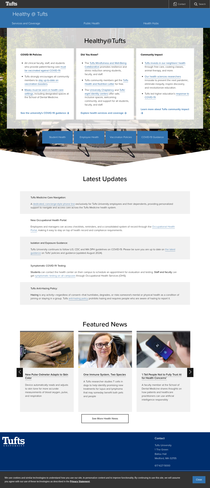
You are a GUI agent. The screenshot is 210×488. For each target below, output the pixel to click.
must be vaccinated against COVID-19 (45, 68)
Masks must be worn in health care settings (44, 92)
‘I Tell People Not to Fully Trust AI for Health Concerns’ (162, 376)
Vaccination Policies (121, 137)
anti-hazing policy (78, 298)
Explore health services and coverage (102, 113)
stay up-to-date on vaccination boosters (41, 82)
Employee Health (89, 137)
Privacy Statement (80, 481)
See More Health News (105, 418)
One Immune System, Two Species (104, 374)
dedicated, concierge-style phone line (54, 204)
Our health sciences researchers (163, 76)
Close (199, 479)
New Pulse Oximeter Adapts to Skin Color (46, 376)
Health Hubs (151, 23)
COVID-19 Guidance (152, 137)
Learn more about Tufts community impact (165, 109)
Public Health (92, 23)
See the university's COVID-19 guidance (43, 113)
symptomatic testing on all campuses (55, 276)
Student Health (57, 137)
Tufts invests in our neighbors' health (165, 63)
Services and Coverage (26, 23)
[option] (47, 371)
